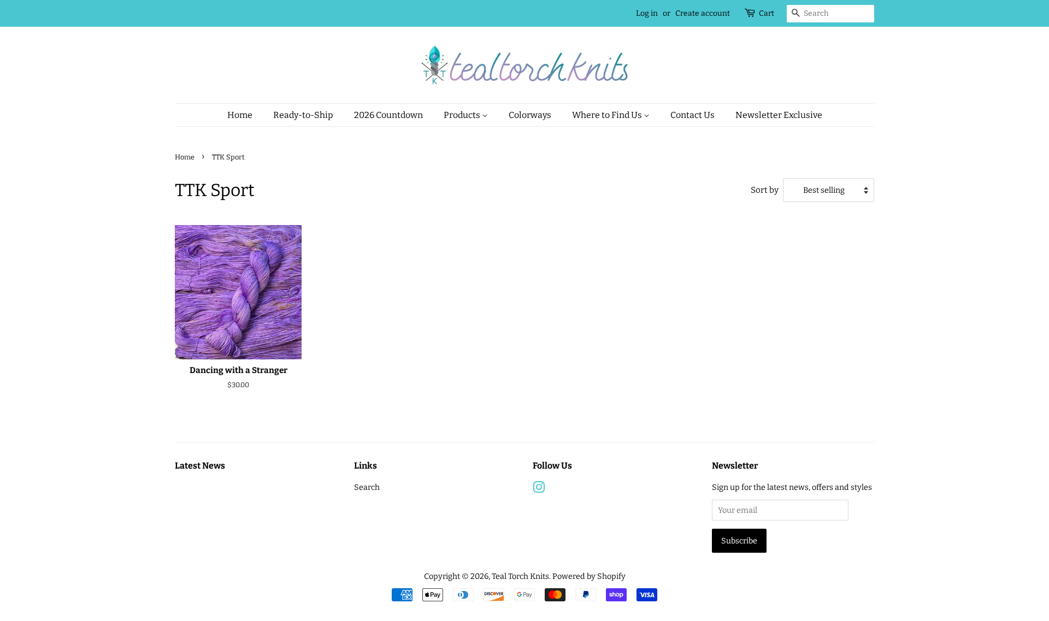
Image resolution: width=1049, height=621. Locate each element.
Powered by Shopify (589, 576)
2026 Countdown (388, 115)
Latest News (200, 465)
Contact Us (692, 115)
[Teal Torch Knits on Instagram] (539, 489)
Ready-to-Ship (303, 115)
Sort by (765, 190)
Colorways (530, 115)
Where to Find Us (608, 115)
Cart (766, 13)
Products (463, 115)
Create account (702, 13)
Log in (647, 13)
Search (367, 487)
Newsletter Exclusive (778, 115)
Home (239, 115)
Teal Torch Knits (520, 576)
